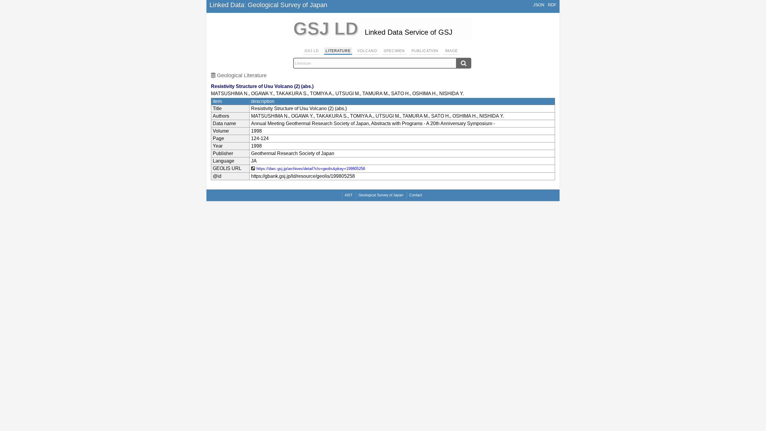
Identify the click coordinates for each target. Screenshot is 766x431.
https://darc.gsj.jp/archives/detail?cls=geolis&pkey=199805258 (310, 168)
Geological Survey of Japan (380, 195)
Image (451, 51)
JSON (538, 4)
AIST (348, 195)
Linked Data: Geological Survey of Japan (268, 5)
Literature (338, 51)
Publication (424, 51)
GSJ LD (312, 51)
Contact (415, 195)
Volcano (367, 51)
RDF (552, 4)
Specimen (394, 51)
